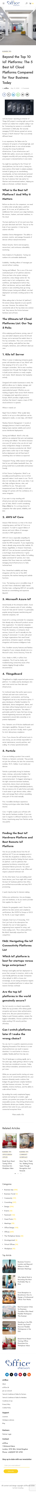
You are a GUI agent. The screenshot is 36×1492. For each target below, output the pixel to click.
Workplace (23, 1157)
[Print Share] (27, 94)
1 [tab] (15, 1174)
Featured (7, 1215)
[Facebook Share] (4, 94)
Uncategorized (9, 1240)
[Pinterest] (20, 1374)
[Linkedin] (7, 1374)
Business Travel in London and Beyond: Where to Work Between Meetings (25, 1265)
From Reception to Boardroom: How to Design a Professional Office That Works (25, 1296)
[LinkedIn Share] (13, 94)
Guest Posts (8, 1219)
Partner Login (6, 1434)
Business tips (6, 51)
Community (23, 1154)
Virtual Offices (9, 1244)
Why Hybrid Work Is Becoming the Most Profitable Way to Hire (25, 1280)
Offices (5, 1157)
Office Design (7, 1154)
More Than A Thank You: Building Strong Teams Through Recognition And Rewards (26, 1166)
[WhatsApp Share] (18, 94)
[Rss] (29, 1374)
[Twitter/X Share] (9, 94)
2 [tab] (18, 1174)
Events (6, 1211)
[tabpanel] (9, 1151)
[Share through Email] (22, 94)
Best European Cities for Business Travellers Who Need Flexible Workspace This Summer (25, 1311)
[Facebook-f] (16, 1374)
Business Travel (9, 1194)
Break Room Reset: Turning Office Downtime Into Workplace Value (24, 1342)
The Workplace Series (12, 1236)
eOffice (6, 88)
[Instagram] (24, 1374)
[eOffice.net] (13, 3)
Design (6, 1207)
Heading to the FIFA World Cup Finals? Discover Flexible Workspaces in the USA (25, 1326)
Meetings (7, 1223)
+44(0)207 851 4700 (15, 1452)
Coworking (8, 1202)
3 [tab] (21, 1174)
